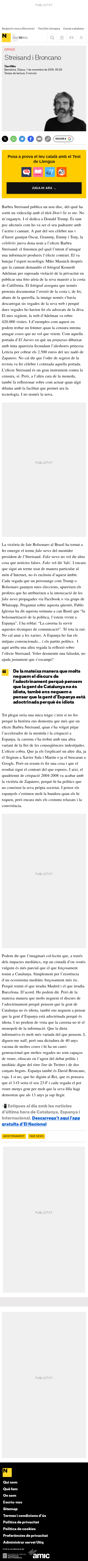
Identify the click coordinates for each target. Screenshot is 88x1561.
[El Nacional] (6, 37)
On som (9, 1495)
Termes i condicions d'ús (24, 1516)
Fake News (37, 1136)
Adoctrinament (14, 1136)
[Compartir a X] (5, 139)
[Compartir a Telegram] (22, 139)
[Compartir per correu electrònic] (39, 139)
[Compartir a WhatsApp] (13, 139)
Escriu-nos (12, 1502)
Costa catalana (73, 28)
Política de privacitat (21, 1522)
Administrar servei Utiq (23, 1542)
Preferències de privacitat (25, 1535)
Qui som (10, 1482)
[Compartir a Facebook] (31, 139)
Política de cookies (19, 1529)
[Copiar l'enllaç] (48, 139)
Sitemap (10, 1509)
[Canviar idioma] (71, 37)
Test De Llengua (49, 28)
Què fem (10, 1489)
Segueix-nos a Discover (18, 28)
